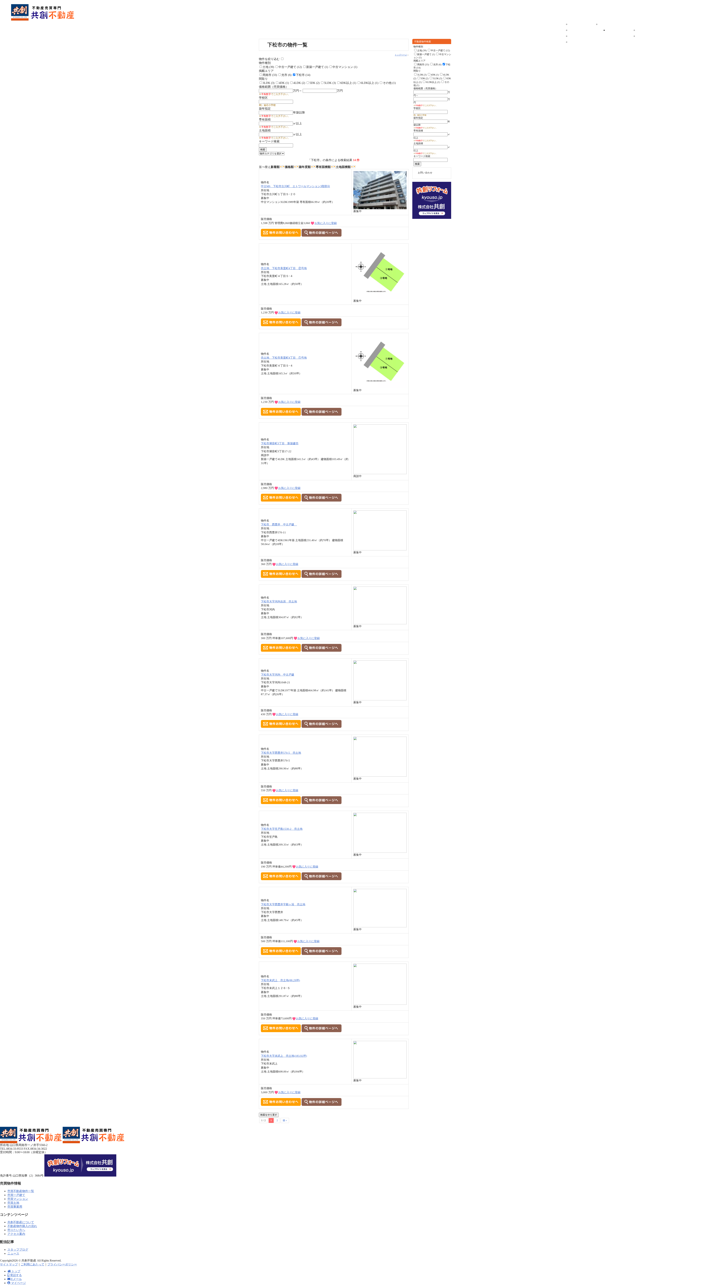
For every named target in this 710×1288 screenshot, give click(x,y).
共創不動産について (663, 19)
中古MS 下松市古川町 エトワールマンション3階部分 (295, 186)
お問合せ (704, 76)
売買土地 (580, 37)
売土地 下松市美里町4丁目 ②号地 (284, 268)
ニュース (648, 31)
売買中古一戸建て (580, 25)
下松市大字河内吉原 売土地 (279, 601)
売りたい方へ (640, 19)
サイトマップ (9, 1264)
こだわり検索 (603, 19)
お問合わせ (685, 9)
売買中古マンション (580, 31)
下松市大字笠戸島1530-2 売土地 (281, 828)
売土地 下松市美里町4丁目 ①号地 (284, 357)
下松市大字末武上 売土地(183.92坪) (284, 1055)
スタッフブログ (648, 37)
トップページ (401, 55)
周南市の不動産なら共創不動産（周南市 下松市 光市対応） (42, 12)
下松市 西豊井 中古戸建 (279, 524)
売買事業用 (580, 43)
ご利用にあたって (32, 1264)
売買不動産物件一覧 (573, 19)
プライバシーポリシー (62, 1264)
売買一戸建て (16, 1195)
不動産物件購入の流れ (618, 31)
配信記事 (640, 25)
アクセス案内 (671, 25)
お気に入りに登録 (326, 223)
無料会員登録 (704, 63)
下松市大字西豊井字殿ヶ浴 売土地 (283, 904)
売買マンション (17, 1198)
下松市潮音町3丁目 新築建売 (279, 443)
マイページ (661, 9)
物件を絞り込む (269, 59)
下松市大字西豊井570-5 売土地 (281, 752)
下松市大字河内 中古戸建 (277, 674)
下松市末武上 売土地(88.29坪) (280, 980)
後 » (285, 1120)
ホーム (550, 19)
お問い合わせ (425, 172)
